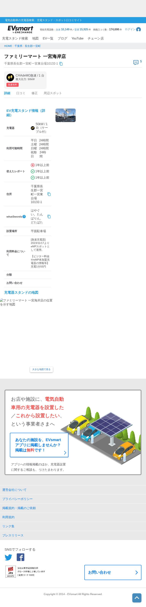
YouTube (77, 38)
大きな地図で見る (41, 369)
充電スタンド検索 (15, 38)
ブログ (62, 38)
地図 (35, 38)
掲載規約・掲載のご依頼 (19, 508)
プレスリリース (13, 535)
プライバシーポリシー (17, 499)
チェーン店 (96, 38)
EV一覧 (48, 38)
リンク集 (8, 526)
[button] (133, 29)
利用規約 (8, 517)
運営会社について (14, 489)
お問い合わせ (99, 572)
